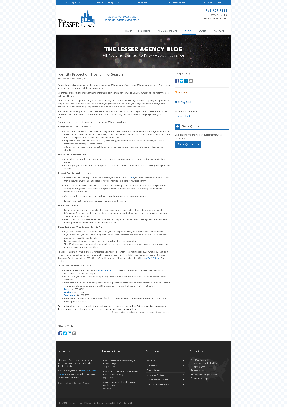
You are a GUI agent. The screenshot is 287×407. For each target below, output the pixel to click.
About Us (151, 360)
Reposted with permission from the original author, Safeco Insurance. (141, 312)
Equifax (67, 292)
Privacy (87, 403)
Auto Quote (73, 2)
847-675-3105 (199, 370)
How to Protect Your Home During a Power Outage (119, 363)
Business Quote (178, 2)
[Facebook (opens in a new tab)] (60, 333)
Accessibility (111, 403)
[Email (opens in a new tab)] (74, 333)
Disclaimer (98, 403)
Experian (68, 289)
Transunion (69, 295)
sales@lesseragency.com (205, 374)
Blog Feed (183, 92)
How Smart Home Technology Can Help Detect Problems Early (121, 374)
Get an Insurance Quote (158, 379)
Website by (125, 403)
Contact (220, 31)
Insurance (145, 31)
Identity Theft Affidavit (108, 270)
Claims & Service (169, 31)
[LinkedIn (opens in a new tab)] (69, 333)
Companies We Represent (159, 384)
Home (128, 31)
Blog (189, 31)
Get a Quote (185, 144)
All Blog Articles (185, 102)
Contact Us (152, 365)
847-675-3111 (199, 366)
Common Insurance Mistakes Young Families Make (119, 385)
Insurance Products (156, 375)
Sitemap (86, 383)
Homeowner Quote (108, 2)
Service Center (153, 370)
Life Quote (143, 2)
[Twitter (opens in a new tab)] (65, 333)
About (204, 31)
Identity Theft (184, 116)
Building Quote (213, 2)
